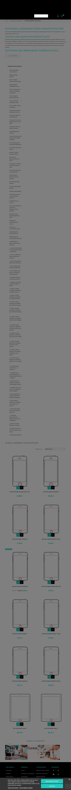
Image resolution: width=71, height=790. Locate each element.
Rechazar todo (52, 781)
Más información (13, 788)
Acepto (52, 786)
